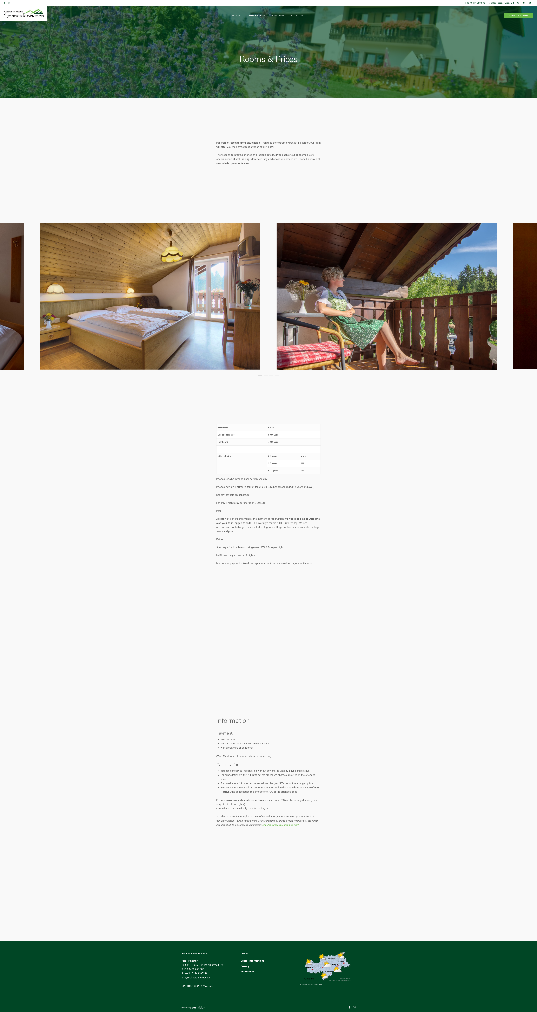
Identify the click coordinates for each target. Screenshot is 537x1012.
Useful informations (252, 960)
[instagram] (9, 3)
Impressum (247, 971)
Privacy (245, 966)
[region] (268, 296)
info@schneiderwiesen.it (196, 977)
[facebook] (4, 3)
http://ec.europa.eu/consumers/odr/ (280, 825)
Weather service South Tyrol (312, 984)
